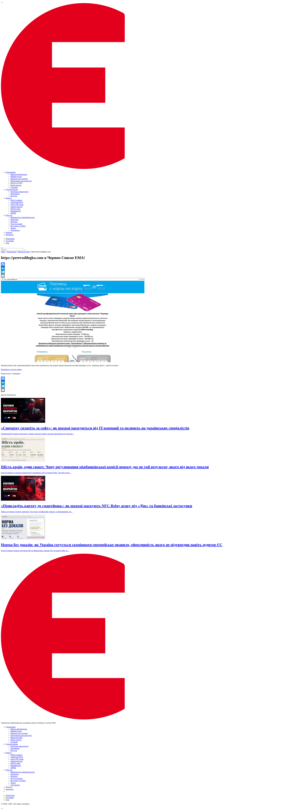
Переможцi (15, 194)
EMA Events (15, 209)
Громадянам (11, 172)
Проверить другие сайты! (11, 370)
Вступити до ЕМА (18, 226)
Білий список (16, 185)
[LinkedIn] (153, 268)
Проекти (14, 222)
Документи (15, 230)
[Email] (153, 276)
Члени (13, 228)
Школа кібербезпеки (19, 174)
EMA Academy (16, 200)
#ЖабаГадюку (16, 177)
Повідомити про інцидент (21, 181)
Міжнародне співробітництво (23, 217)
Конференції (16, 211)
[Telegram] (153, 272)
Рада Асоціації (16, 224)
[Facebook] (153, 264)
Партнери (15, 220)
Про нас (9, 215)
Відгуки (14, 196)
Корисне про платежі (19, 179)
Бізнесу (9, 198)
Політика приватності (19, 192)
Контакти (10, 235)
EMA (3, 252)
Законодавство (16, 207)
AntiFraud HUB (17, 202)
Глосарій (14, 187)
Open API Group (17, 205)
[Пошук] (2, 247)
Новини (9, 232)
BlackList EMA (24, 252)
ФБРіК (13, 213)
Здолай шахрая (12, 189)
